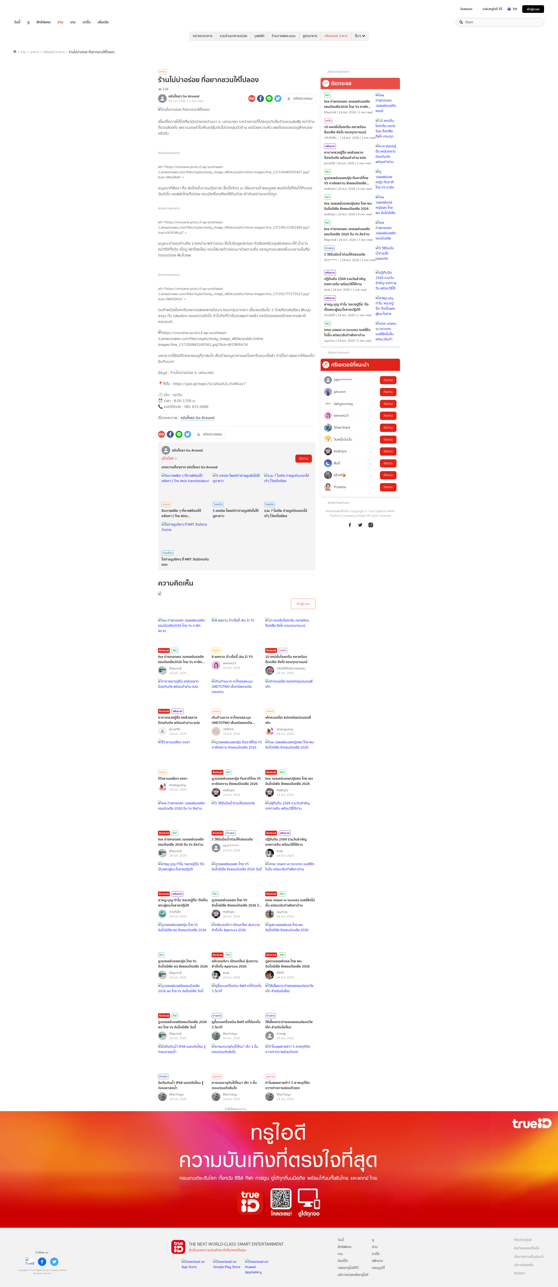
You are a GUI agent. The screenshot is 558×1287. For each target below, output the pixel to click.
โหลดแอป (466, 9)
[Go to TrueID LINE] (370, 527)
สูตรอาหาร (310, 35)
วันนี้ (17, 22)
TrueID (27, 9)
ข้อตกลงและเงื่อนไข (337, 511)
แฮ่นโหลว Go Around (197, 418)
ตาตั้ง (87, 22)
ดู (28, 22)
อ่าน (60, 22)
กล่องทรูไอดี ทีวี (492, 9)
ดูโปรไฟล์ (168, 458)
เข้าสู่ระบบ (533, 9)
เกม (73, 22)
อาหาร (34, 52)
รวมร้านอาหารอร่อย (233, 35)
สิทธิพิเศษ (43, 22)
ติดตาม (303, 458)
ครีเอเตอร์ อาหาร (336, 35)
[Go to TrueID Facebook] (349, 527)
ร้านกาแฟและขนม (284, 35)
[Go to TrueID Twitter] (360, 527)
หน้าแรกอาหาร (203, 35)
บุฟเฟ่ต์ (259, 35)
